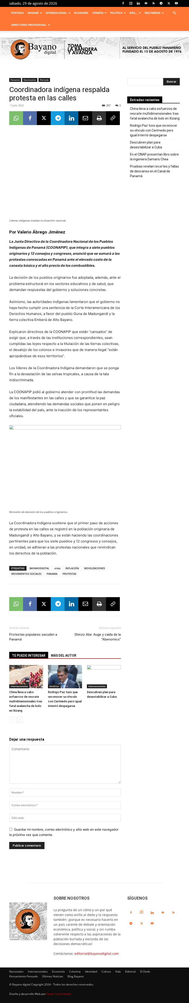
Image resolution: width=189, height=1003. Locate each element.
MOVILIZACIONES (94, 568)
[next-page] (19, 720)
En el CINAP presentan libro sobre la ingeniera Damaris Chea (154, 157)
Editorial (130, 971)
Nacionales (30, 79)
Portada (17, 13)
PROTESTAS (69, 573)
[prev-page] (12, 720)
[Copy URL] (113, 118)
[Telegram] (161, 3)
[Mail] (145, 3)
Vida (118, 971)
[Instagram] (130, 3)
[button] (174, 13)
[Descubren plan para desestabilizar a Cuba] (104, 676)
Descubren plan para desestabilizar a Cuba (146, 145)
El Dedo (145, 971)
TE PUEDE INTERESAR (28, 655)
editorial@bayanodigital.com (96, 953)
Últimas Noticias (52, 976)
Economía (81, 13)
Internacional (56, 13)
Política (116, 13)
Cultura (106, 971)
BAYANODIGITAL (39, 568)
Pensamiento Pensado (23, 976)
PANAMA (52, 573)
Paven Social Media (58, 994)
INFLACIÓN (72, 568)
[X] (168, 3)
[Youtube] (176, 3)
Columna (75, 971)
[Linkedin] (138, 3)
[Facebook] (123, 3)
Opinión (97, 13)
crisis (57, 568)
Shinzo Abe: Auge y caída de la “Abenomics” (97, 636)
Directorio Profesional (29, 25)
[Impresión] (99, 118)
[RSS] (153, 3)
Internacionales (19, 686)
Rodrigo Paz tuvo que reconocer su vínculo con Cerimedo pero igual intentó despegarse (153, 130)
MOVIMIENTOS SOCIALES (26, 573)
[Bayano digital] (94, 49)
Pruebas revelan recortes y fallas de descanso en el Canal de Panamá (154, 171)
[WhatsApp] (16, 118)
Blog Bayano (76, 976)
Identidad (91, 971)
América (54, 686)
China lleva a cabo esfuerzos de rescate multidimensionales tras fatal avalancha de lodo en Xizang (25, 701)
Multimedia (152, 13)
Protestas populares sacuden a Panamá (33, 636)
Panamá (33, 13)
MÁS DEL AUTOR (63, 655)
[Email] (85, 118)
